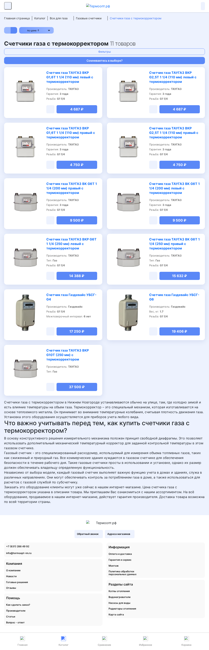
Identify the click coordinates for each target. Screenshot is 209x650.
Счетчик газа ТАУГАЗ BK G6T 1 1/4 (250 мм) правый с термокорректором (174, 243)
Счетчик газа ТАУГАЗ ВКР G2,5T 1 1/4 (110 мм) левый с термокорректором (172, 77)
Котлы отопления (119, 591)
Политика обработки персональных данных (123, 573)
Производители (15, 610)
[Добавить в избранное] (40, 73)
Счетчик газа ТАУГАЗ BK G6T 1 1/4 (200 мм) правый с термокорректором (71, 188)
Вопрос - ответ (15, 622)
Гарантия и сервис (120, 559)
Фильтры (104, 51)
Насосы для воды (119, 603)
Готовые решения (17, 582)
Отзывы (11, 588)
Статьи (10, 616)
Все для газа (59, 18)
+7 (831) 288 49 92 (17, 546)
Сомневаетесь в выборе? (105, 60)
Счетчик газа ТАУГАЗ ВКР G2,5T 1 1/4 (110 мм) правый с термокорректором (173, 132)
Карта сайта (116, 614)
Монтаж (114, 565)
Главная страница (17, 18)
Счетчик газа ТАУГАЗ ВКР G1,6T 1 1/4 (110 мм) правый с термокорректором (70, 132)
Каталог (39, 18)
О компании (13, 570)
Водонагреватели (119, 597)
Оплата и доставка (120, 554)
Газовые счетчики (88, 18)
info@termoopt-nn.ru (18, 553)
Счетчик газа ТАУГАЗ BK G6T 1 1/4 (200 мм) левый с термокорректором (174, 188)
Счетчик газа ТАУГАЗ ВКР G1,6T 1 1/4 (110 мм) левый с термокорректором (69, 77)
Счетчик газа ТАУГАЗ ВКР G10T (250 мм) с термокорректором (67, 354)
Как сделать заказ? (18, 604)
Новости (11, 576)
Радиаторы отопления (122, 608)
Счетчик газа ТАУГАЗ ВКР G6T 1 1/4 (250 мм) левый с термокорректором (71, 243)
